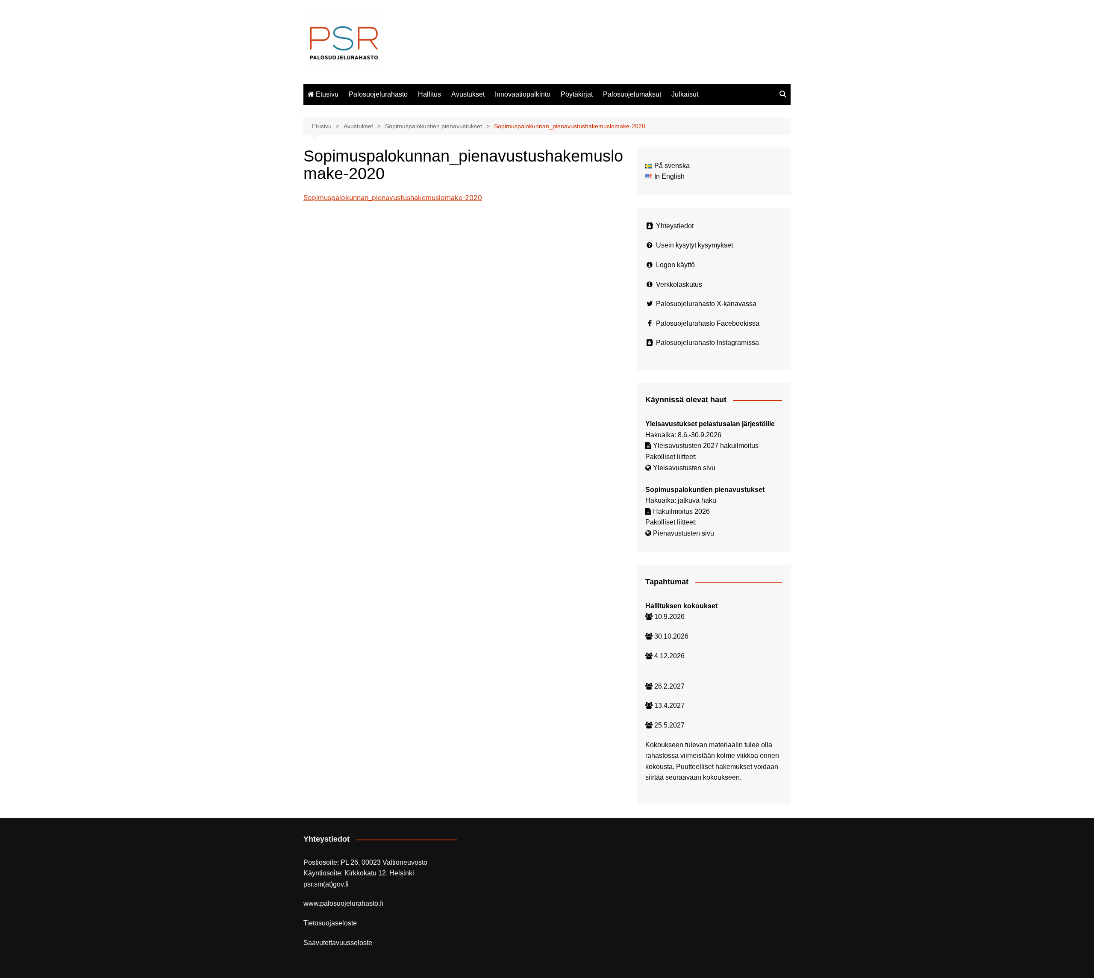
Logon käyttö (675, 264)
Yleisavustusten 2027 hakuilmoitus (706, 445)
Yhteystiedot (675, 226)
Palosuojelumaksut (632, 94)
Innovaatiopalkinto (522, 94)
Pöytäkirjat (577, 94)
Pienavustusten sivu (683, 533)
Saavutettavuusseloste (337, 942)
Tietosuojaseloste (330, 923)
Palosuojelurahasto (378, 94)
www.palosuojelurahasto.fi (343, 903)
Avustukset (468, 94)
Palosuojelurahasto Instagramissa (707, 342)
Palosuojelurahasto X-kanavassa (706, 303)
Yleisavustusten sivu (684, 467)
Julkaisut (684, 94)
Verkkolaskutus (679, 284)
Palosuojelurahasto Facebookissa (707, 323)
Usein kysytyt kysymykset (694, 245)
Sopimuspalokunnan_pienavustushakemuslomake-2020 (392, 197)
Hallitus (429, 94)
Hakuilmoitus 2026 (681, 511)
